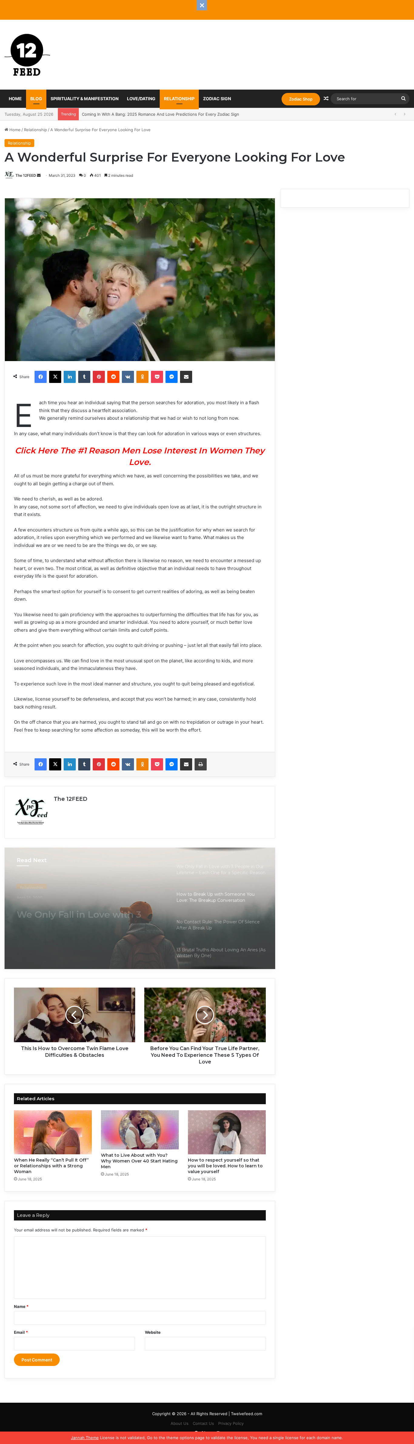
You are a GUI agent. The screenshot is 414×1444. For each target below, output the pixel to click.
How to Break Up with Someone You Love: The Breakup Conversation (72, 911)
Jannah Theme (85, 1437)
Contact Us (203, 1423)
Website (153, 1332)
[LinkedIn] (70, 377)
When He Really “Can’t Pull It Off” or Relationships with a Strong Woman (51, 1165)
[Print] (201, 764)
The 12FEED (25, 175)
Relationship (179, 98)
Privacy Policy (231, 1423)
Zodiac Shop (300, 99)
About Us (180, 1423)
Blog (36, 98)
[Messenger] (171, 377)
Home (15, 98)
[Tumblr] (84, 377)
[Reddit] (113, 377)
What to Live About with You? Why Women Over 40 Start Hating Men (139, 1160)
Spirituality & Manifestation (85, 98)
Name (21, 1306)
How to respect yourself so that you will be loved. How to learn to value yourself (225, 1165)
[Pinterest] (99, 377)
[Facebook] (41, 377)
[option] (140, 908)
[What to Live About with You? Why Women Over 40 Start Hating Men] (140, 1129)
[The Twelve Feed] (27, 54)
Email (21, 1332)
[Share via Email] (186, 377)
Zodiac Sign (217, 98)
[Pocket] (157, 377)
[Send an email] (39, 175)
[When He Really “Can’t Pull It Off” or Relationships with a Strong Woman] (53, 1132)
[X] (55, 377)
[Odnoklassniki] (142, 377)
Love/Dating (141, 98)
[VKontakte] (128, 377)
